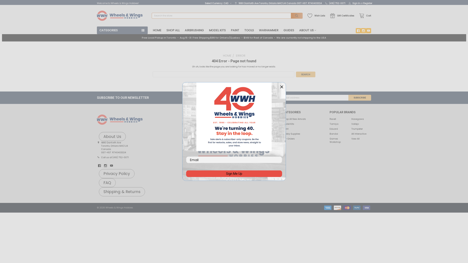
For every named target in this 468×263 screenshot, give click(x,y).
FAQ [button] (107, 182)
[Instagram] (363, 30)
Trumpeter (357, 128)
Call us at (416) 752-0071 (115, 157)
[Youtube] (368, 30)
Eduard (334, 128)
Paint (235, 30)
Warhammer (268, 30)
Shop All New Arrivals (294, 119)
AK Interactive (358, 133)
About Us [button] (112, 136)
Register (367, 3)
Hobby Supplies (291, 133)
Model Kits (217, 30)
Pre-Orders (289, 138)
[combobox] (227, 16)
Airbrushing (194, 30)
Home (157, 30)
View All (355, 138)
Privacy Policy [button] (116, 173)
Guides (289, 30)
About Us (306, 30)
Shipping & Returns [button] (121, 191)
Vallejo (355, 123)
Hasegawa (357, 119)
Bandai (334, 133)
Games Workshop (335, 140)
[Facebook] (358, 30)
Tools (249, 30)
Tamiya (334, 123)
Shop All (173, 30)
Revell (333, 119)
